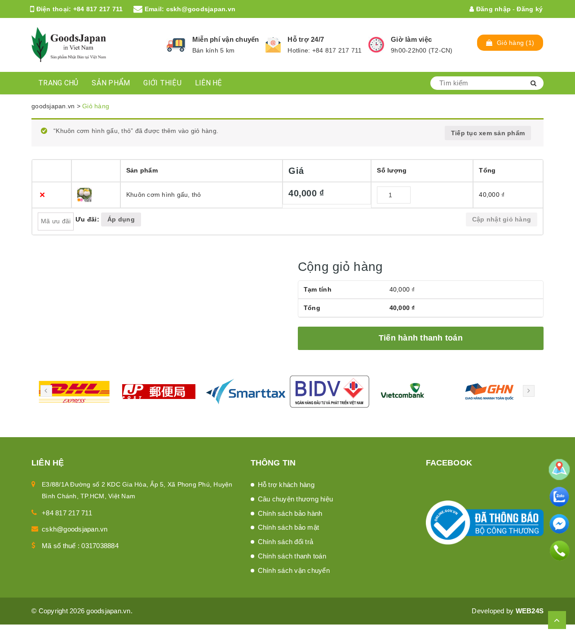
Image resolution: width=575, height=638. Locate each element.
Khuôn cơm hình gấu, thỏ (163, 194)
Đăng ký (530, 9)
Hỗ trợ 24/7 (306, 39)
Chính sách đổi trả (286, 541)
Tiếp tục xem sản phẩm (488, 133)
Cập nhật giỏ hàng (501, 219)
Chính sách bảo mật (288, 527)
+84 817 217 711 (98, 9)
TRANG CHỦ (58, 83)
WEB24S (530, 611)
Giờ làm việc (411, 39)
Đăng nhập (492, 9)
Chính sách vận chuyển (294, 570)
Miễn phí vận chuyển (225, 39)
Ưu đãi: (87, 219)
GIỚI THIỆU (162, 83)
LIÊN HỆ (208, 83)
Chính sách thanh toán (292, 556)
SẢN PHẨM (111, 83)
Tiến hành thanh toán (421, 337)
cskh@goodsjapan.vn (201, 9)
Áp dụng (121, 219)
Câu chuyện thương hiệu (295, 499)
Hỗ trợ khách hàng (286, 484)
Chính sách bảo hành (290, 513)
